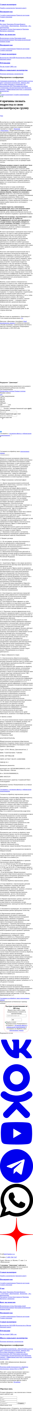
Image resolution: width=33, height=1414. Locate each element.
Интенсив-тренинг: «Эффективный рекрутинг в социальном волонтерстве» (16, 89)
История (17, 24)
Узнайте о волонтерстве (7, 8)
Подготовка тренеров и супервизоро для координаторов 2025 (12, 85)
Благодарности (17, 29)
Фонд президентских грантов (13, 322)
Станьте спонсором (6, 17)
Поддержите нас (6, 12)
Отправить (21, 1403)
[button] (16, 398)
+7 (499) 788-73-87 (11, 1257)
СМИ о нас (13, 66)
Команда (22, 24)
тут (22, 318)
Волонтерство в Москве (23, 57)
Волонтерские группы (7, 38)
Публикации (5, 63)
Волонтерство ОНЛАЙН (8, 57)
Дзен (1, 116)
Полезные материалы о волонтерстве (11, 74)
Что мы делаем (4, 66)
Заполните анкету (20, 8)
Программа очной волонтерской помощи (13, 39)
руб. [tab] (1, 394)
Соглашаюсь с (15, 434)
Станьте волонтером (8, 4)
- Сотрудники (4, 26)
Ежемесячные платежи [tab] (7, 391)
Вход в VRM (18, 1369)
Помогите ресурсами (22, 15)
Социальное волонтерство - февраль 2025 (16, 82)
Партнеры (25, 29)
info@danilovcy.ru (9, 1254)
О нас (2, 21)
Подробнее (17, 1382)
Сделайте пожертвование (8, 15)
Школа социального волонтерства (14, 70)
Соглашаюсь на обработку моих (14, 452)
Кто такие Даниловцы (7, 24)
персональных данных (16, 1030)
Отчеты (10, 29)
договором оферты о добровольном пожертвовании (16, 1026)
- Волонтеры (23, 26)
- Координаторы (14, 26)
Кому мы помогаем (7, 34)
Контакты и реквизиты (7, 31)
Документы (3, 29)
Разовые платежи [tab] (20, 391)
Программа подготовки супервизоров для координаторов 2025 (14, 87)
